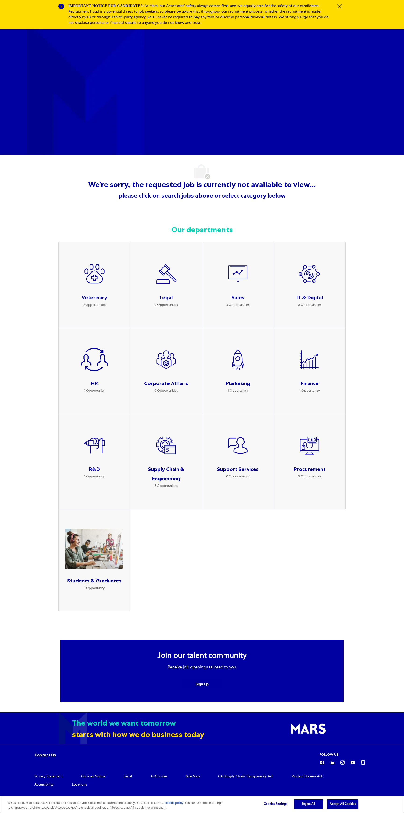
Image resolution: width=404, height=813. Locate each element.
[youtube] (352, 761)
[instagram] (342, 761)
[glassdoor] (363, 761)
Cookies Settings (275, 804)
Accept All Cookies (343, 804)
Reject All (308, 804)
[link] (45, 755)
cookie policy (174, 803)
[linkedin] (332, 761)
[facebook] (322, 761)
